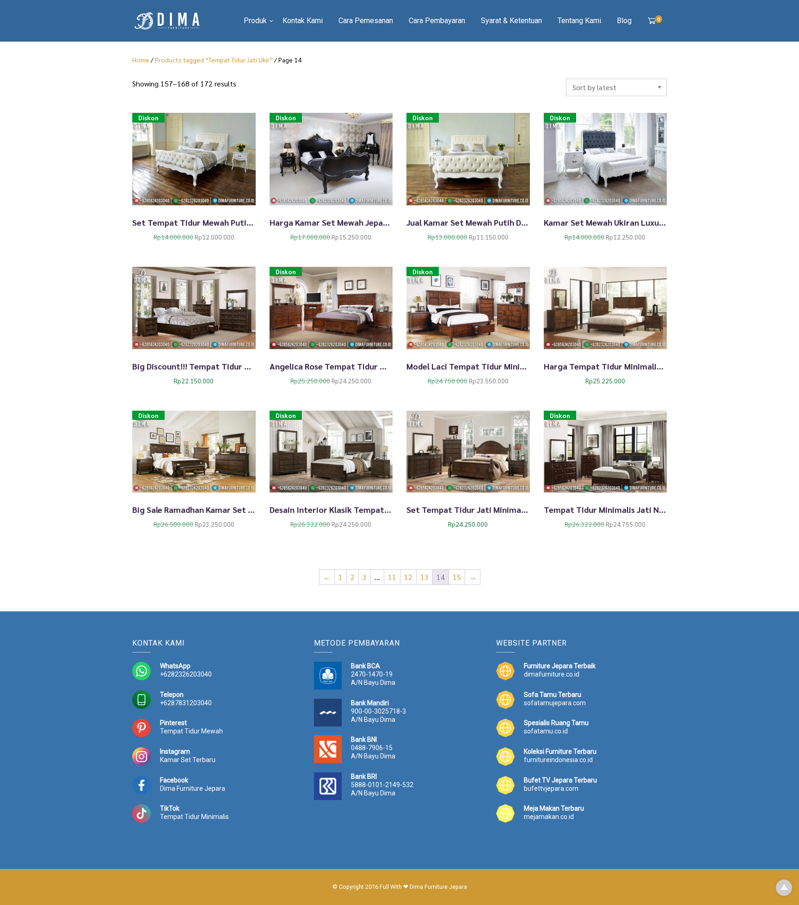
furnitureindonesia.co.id (558, 759)
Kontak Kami (303, 20)
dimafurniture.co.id (551, 674)
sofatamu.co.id (546, 731)
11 (392, 577)
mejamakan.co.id (549, 816)
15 (457, 577)
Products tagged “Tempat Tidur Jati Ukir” (214, 59)
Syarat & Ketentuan (511, 20)
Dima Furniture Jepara (192, 788)
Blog (624, 20)
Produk (255, 20)
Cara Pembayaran (437, 20)
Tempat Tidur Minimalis (194, 816)
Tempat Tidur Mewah (191, 731)
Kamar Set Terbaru (187, 759)
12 (408, 577)
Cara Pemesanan (365, 20)
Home (140, 59)
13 (424, 577)
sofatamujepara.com (555, 703)
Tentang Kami (579, 20)
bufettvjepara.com (551, 788)
